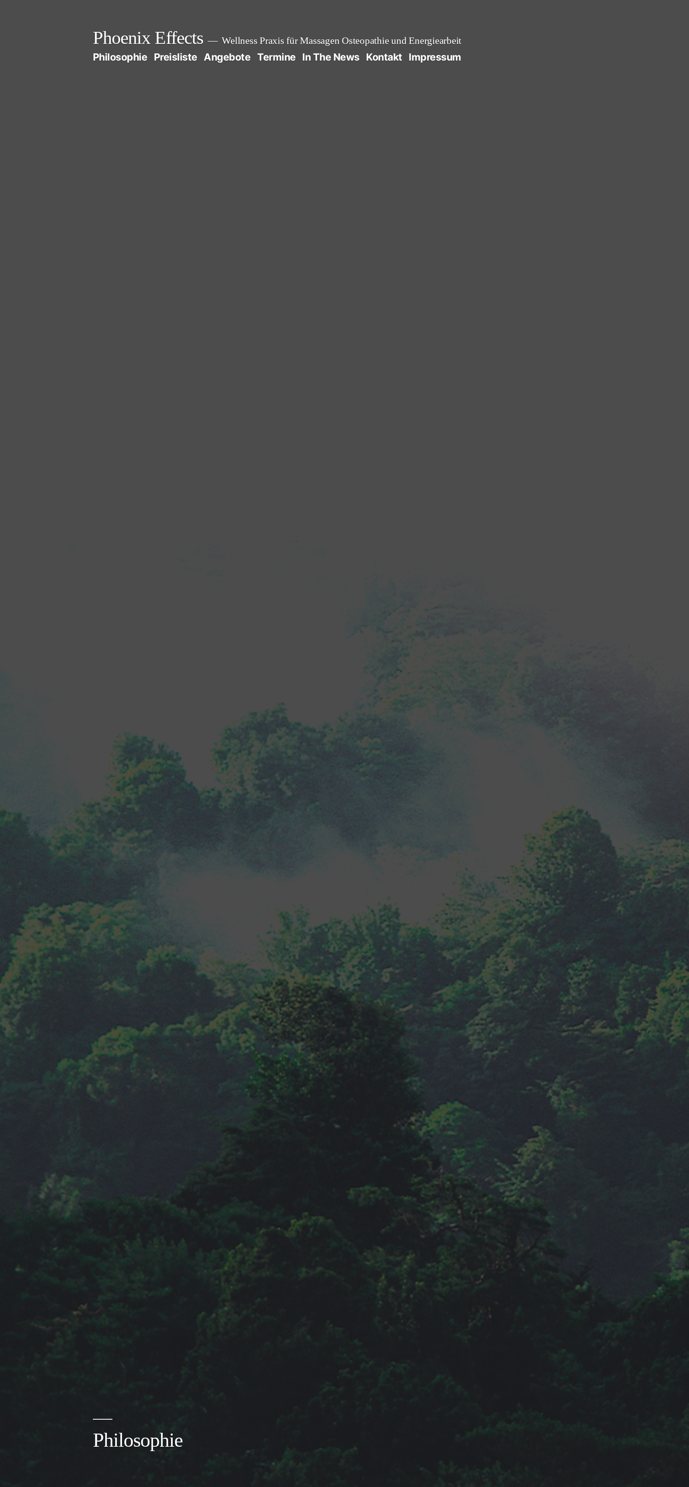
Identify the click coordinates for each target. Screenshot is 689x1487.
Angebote (227, 57)
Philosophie (120, 57)
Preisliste (175, 57)
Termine (276, 57)
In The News (331, 57)
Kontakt (384, 57)
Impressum (435, 57)
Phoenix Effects (148, 38)
